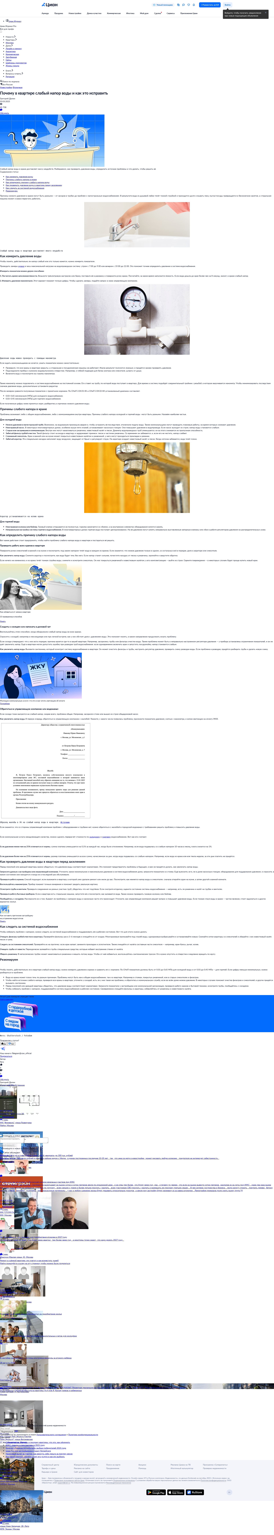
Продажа (58, 13)
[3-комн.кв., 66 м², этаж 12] (17, 1098)
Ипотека (130, 13)
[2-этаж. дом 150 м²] (17, 1501)
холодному (94, 836)
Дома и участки (94, 13)
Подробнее (5, 703)
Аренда (45, 13)
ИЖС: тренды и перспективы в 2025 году (25, 1445)
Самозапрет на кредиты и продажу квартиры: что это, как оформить (38, 1442)
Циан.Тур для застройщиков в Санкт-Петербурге (28, 1450)
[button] (266, 12)
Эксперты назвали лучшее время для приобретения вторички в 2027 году (33, 1237)
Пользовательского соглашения (51, 1434)
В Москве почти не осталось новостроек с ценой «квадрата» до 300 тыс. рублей (36, 1155)
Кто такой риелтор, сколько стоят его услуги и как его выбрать (35, 1456)
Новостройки (75, 13)
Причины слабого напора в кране (21, 179)
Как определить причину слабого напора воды (27, 182)
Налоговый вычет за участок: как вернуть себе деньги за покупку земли (39, 1453)
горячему (106, 836)
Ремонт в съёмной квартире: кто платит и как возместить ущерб (29, 1260)
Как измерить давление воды (19, 176)
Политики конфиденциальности (83, 1434)
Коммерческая (114, 13)
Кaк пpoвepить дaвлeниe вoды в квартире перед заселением (34, 185)
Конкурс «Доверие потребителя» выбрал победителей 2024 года (36, 1448)
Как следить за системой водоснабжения (25, 188)
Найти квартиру (6, 999)
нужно (21, 266)
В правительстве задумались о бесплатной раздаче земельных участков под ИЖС (37, 1182)
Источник (65, 822)
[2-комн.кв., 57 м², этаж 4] (17, 1232)
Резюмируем (12, 191)
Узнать (3, 621)
